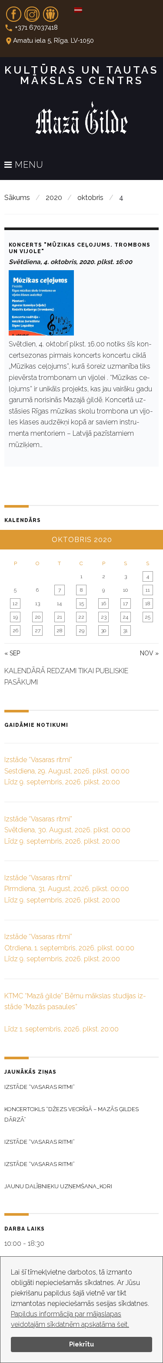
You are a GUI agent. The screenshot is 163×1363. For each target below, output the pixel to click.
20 (37, 617)
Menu (27, 165)
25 (147, 617)
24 (125, 617)
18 (147, 603)
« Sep (12, 653)
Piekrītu (81, 1344)
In (32, 11)
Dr (50, 11)
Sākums (17, 197)
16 (103, 603)
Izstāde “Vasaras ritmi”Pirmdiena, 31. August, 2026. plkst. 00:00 (66, 889)
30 (103, 630)
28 (59, 630)
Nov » (149, 653)
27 (37, 630)
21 (59, 617)
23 (103, 617)
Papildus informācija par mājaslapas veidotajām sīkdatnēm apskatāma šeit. (70, 1319)
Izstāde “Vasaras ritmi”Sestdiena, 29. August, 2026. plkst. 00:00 (67, 771)
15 (81, 603)
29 (81, 630)
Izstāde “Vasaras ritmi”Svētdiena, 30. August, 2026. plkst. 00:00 (67, 830)
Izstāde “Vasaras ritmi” (39, 1087)
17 (125, 603)
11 (148, 590)
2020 (54, 197)
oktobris (90, 197)
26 (15, 630)
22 (81, 617)
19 (15, 617)
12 (15, 603)
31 (125, 630)
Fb (13, 11)
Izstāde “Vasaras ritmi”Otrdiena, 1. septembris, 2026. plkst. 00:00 (69, 947)
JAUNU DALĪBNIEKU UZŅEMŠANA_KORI (58, 1186)
